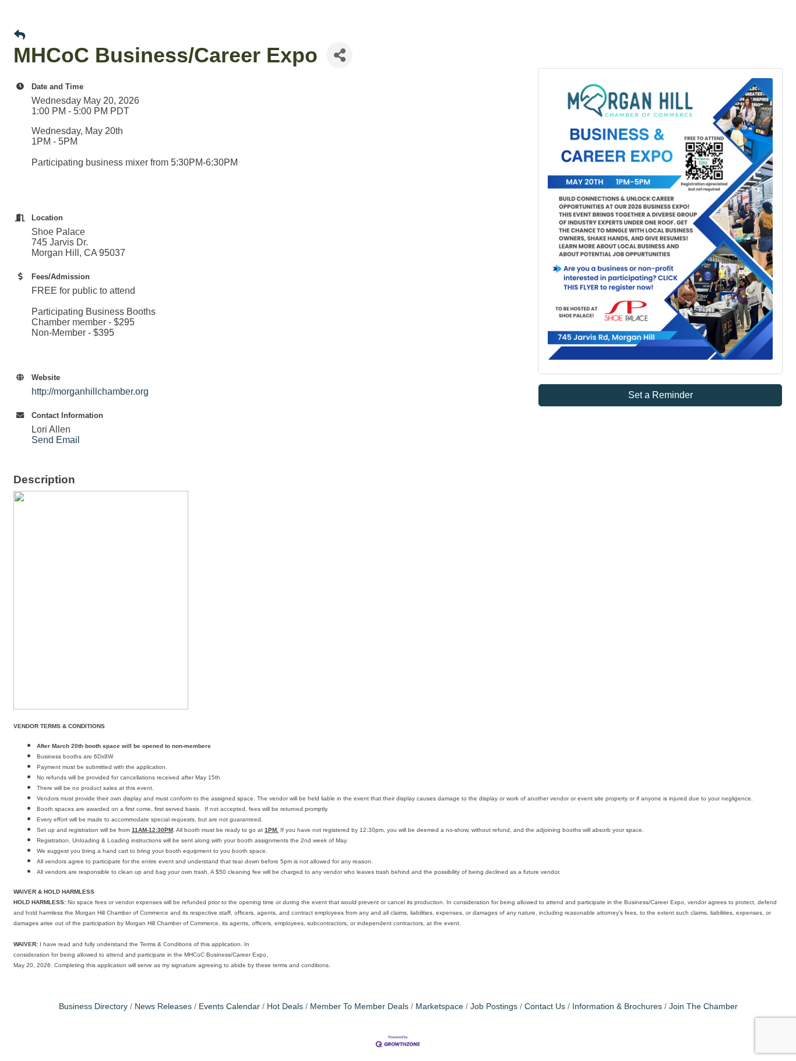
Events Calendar (229, 1006)
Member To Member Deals (359, 1006)
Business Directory (93, 1006)
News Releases (163, 1006)
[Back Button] (19, 35)
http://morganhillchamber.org (90, 391)
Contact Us (544, 1006)
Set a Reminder (660, 395)
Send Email (55, 440)
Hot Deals (285, 1006)
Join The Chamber (703, 1006)
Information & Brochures (617, 1006)
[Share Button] (339, 55)
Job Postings (493, 1006)
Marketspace (439, 1006)
